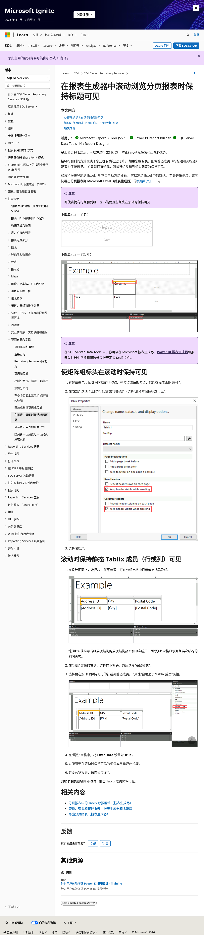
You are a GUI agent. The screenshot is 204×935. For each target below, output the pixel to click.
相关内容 (69, 128)
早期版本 (28, 932)
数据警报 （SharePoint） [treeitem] (24, 505)
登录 (196, 34)
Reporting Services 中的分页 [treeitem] (31, 363)
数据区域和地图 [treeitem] (21, 225)
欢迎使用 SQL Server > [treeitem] (22, 106)
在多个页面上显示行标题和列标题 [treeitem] (31, 398)
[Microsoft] (7, 34)
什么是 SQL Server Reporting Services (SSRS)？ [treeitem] (27, 96)
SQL (76, 73)
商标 (121, 932)
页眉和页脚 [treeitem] (21, 373)
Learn (65, 73)
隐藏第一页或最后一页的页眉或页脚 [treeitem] (31, 436)
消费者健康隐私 (85, 932)
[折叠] (49, 70)
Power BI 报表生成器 (172, 352)
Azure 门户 (162, 45)
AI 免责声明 (10, 932)
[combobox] (27, 78)
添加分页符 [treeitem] (21, 388)
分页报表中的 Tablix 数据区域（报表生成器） (101, 803)
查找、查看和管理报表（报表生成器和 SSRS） (101, 808)
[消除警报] (196, 8)
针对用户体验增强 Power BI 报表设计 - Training (91, 883)
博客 (41, 932)
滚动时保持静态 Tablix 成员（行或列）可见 (91, 123)
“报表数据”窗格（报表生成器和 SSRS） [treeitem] (30, 208)
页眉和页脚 (145, 181)
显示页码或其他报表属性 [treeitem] (29, 427)
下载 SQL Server (186, 45)
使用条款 (108, 932)
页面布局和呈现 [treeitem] (24, 347)
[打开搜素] (188, 34)
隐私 (65, 932)
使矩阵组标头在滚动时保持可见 (83, 117)
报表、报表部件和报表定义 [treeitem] (28, 218)
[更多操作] (194, 73)
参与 (55, 932)
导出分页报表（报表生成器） (89, 814)
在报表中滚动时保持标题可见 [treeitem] (31, 417)
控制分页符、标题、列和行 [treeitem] (31, 381)
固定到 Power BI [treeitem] (18, 177)
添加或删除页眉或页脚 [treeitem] (28, 407)
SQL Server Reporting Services (104, 73)
